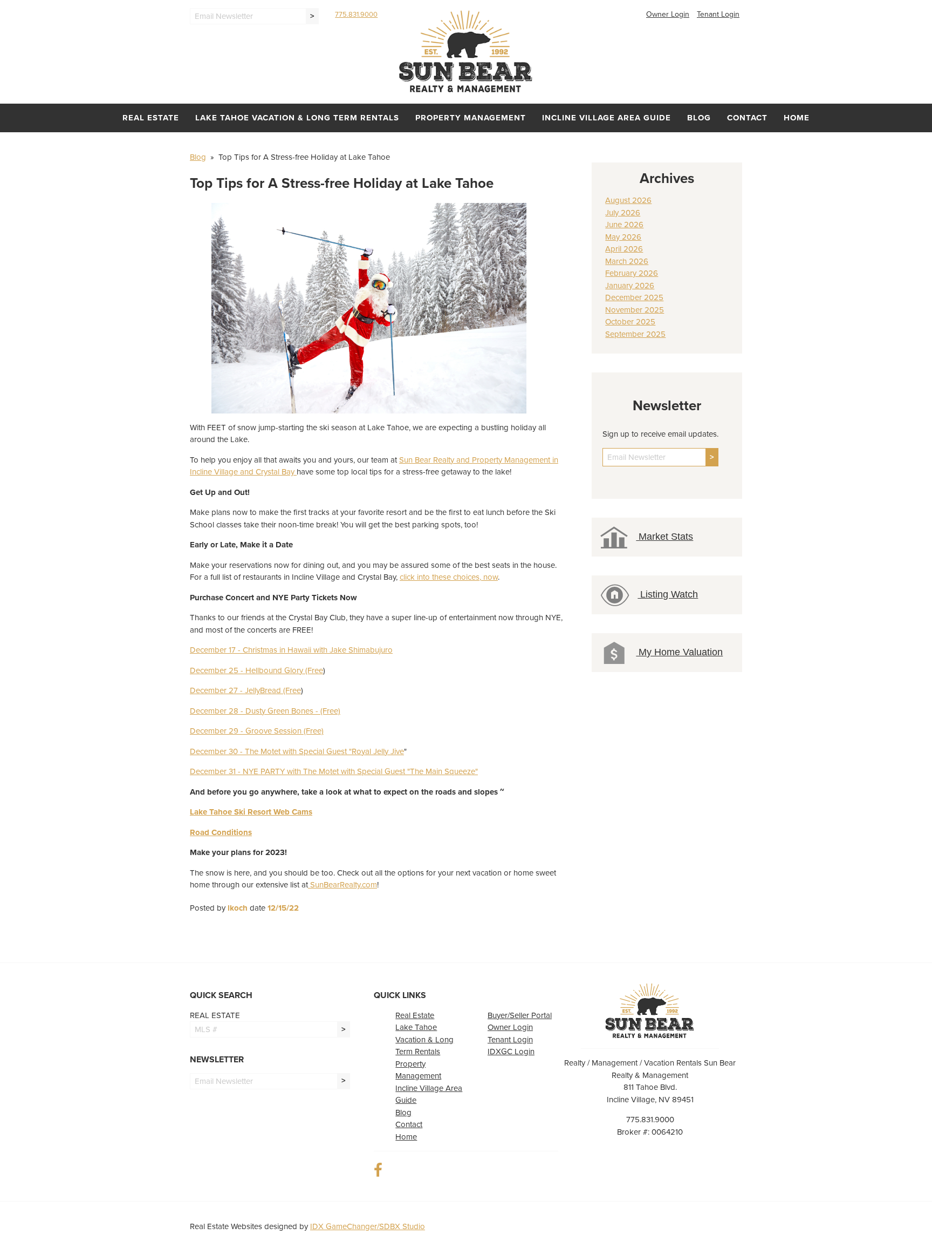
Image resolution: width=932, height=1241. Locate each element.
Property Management (470, 118)
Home (797, 118)
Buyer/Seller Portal (520, 1015)
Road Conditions (221, 832)
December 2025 (634, 297)
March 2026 (626, 261)
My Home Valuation (679, 652)
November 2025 (634, 310)
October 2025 (630, 322)
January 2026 (629, 285)
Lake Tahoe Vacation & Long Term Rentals (297, 118)
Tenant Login (718, 14)
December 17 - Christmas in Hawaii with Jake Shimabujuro (291, 650)
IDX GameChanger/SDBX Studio (367, 1226)
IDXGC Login (511, 1051)
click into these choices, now (449, 577)
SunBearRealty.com (342, 885)
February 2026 (631, 273)
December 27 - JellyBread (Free (245, 690)
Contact (747, 118)
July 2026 (622, 213)
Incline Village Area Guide (606, 118)
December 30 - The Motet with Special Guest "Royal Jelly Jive (297, 751)
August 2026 (628, 200)
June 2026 (624, 224)
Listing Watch (668, 594)
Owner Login (667, 14)
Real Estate (150, 118)
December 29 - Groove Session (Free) (257, 731)
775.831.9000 (356, 14)
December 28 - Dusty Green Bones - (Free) (265, 711)
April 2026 (624, 249)
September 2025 (635, 334)
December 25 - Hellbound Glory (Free (256, 670)
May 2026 (623, 237)
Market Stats (664, 536)
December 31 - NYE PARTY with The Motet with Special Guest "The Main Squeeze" (334, 771)
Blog (699, 118)
